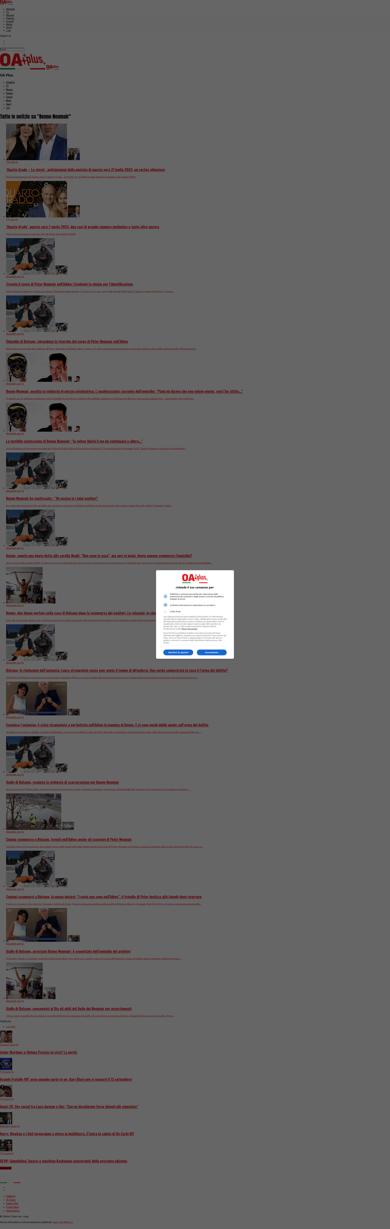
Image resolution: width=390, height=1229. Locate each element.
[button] (195, 611)
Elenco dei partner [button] (189, 629)
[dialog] (195, 614)
